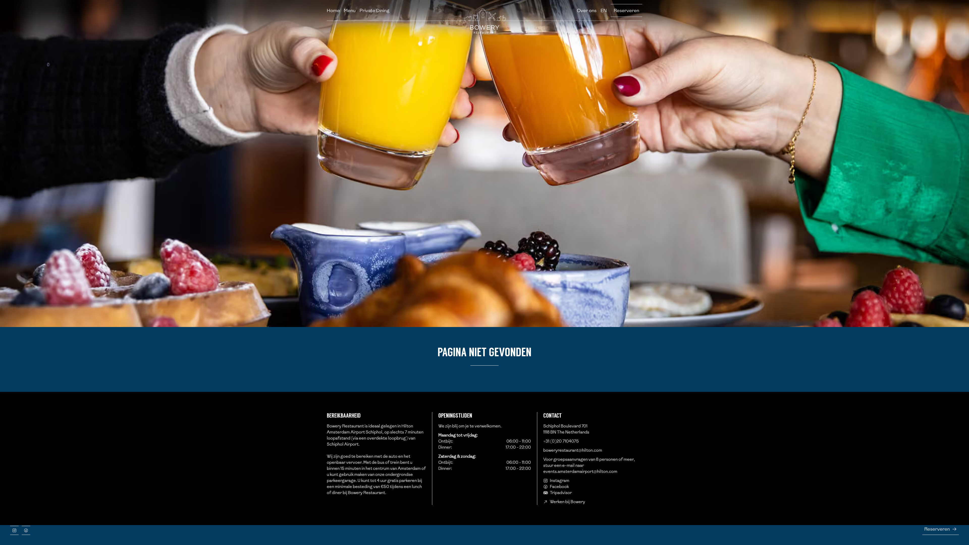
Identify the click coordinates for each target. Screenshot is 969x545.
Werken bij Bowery (567, 501)
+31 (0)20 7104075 (561, 441)
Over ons (587, 10)
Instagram (559, 480)
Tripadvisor (561, 492)
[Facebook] (26, 530)
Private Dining (374, 10)
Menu (350, 10)
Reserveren (626, 10)
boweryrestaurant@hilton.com (572, 450)
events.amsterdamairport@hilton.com (580, 471)
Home (333, 10)
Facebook (559, 486)
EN (604, 10)
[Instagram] (14, 530)
